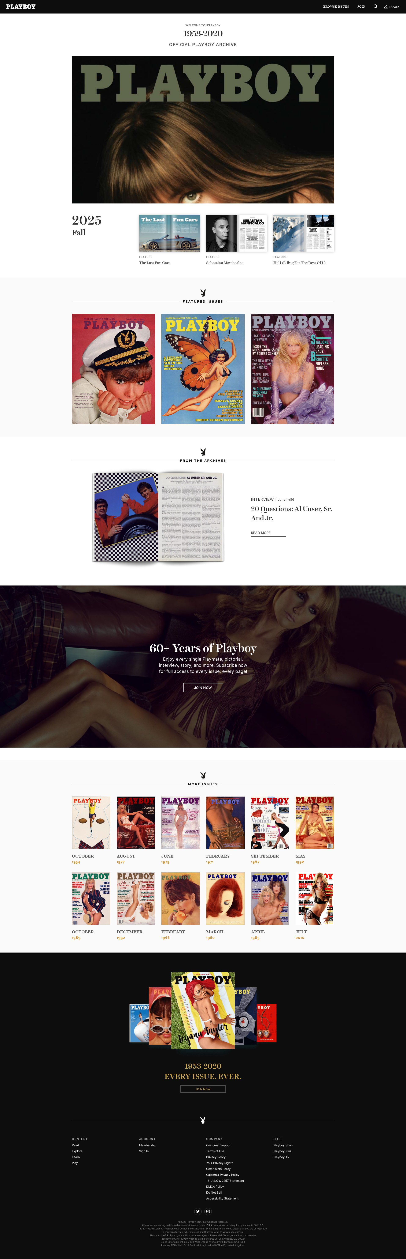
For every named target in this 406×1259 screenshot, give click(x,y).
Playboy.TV (281, 1157)
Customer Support (219, 1145)
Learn (76, 1157)
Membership (147, 1145)
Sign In (144, 1151)
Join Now (203, 688)
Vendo (226, 1235)
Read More (268, 533)
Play (75, 1163)
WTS (165, 1235)
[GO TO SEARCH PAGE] (375, 6)
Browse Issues (336, 6)
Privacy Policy (216, 1157)
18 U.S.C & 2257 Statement (225, 1180)
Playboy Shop (283, 1145)
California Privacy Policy (222, 1174)
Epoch (173, 1235)
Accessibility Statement (222, 1198)
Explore (77, 1151)
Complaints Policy (218, 1169)
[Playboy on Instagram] (208, 1211)
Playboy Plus (282, 1151)
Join (361, 6)
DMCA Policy (215, 1186)
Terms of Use (215, 1151)
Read (75, 1145)
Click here (212, 1225)
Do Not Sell (214, 1192)
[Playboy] (21, 6)
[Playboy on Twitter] (198, 1211)
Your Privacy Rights (219, 1163)
